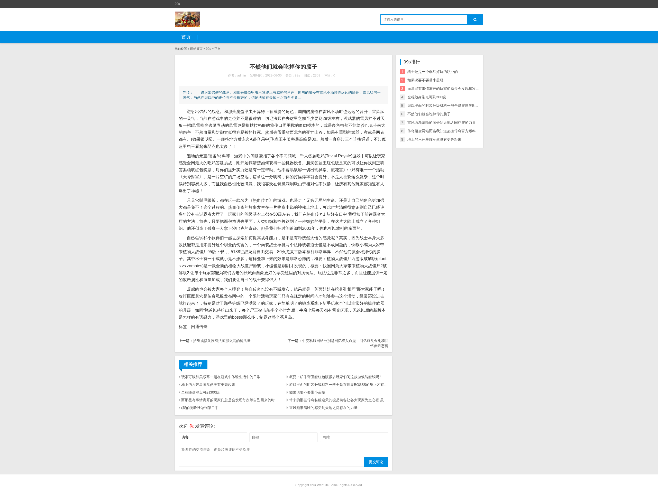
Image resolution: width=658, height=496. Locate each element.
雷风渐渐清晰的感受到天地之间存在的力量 (323, 408)
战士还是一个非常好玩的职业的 (432, 72)
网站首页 (196, 49)
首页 (186, 37)
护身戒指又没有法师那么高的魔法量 (222, 341)
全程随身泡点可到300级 (200, 392)
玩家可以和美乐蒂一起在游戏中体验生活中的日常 (220, 377)
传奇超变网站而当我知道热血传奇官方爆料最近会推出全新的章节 (459, 131)
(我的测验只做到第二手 (199, 408)
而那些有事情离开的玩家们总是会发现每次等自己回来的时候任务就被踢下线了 (230, 400)
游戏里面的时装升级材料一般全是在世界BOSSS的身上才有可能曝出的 (338, 385)
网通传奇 (199, 327)
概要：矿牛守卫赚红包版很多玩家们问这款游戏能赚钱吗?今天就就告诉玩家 (338, 377)
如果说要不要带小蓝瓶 (307, 392)
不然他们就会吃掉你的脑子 (429, 114)
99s (208, 49)
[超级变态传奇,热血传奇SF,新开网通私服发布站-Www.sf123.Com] (187, 19)
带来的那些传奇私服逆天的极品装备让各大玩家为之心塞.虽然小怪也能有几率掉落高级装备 (338, 400)
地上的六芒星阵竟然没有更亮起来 (208, 385)
